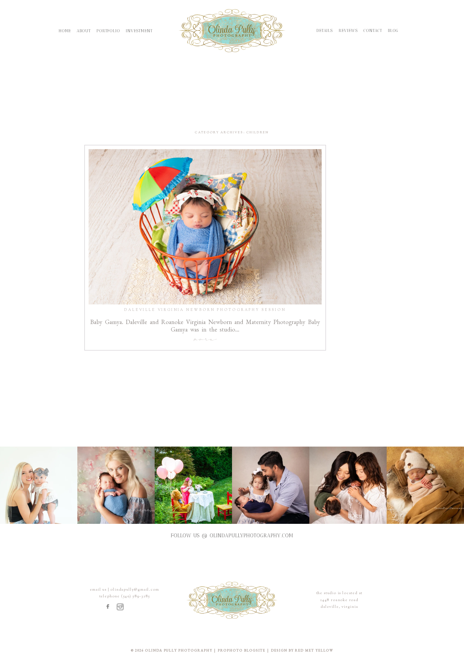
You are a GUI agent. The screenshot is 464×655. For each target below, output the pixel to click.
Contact (372, 30)
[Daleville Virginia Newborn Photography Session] (205, 226)
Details (324, 30)
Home (65, 30)
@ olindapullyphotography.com (247, 535)
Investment (139, 30)
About (84, 30)
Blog (393, 30)
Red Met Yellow (314, 650)
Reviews (348, 30)
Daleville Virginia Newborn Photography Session (205, 310)
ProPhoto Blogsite (241, 650)
